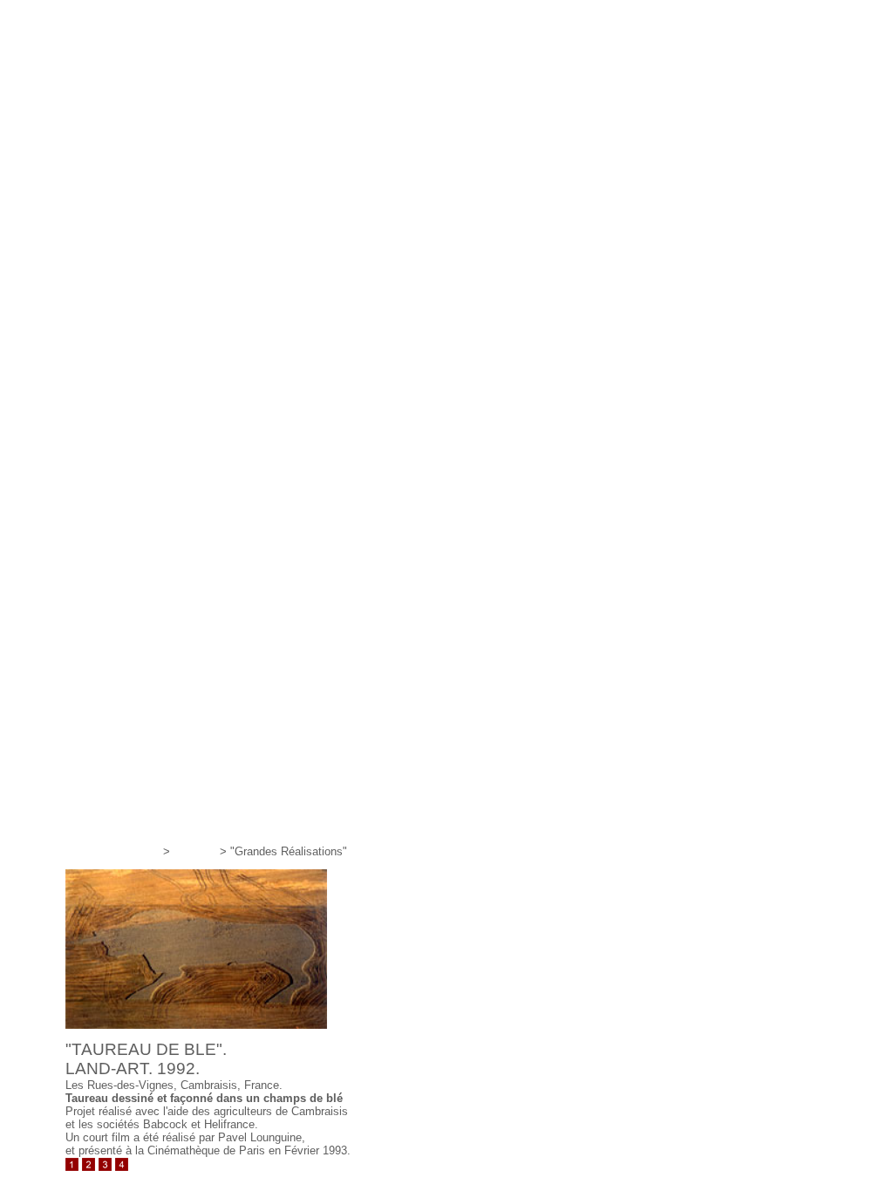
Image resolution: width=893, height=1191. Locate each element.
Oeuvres (195, 851)
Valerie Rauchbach (112, 851)
